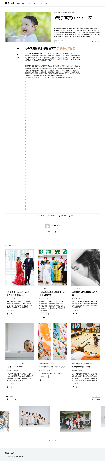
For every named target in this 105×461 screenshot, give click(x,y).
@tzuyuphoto (96, 400)
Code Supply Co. (19, 456)
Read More (11, 310)
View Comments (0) (51, 239)
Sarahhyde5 (60, 41)
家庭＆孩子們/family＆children (66, 12)
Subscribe (95, 3)
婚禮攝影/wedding (15, 289)
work (55, 12)
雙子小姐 (10, 3)
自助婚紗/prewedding (48, 289)
